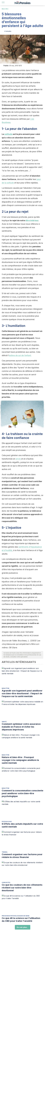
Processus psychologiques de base (15, 916)
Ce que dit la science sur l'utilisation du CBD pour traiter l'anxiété (21, 919)
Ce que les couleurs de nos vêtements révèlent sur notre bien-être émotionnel (22, 888)
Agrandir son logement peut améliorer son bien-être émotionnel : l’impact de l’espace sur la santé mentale (22, 693)
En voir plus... (22, 927)
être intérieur (32, 220)
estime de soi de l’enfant (20, 355)
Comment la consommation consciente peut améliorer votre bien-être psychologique (22, 793)
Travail (5, 852)
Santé (4, 721)
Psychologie (7, 821)
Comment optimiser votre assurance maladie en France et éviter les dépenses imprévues (21, 727)
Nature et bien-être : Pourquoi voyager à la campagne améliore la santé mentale (20, 760)
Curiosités (6, 882)
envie (18, 459)
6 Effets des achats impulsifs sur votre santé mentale (22, 825)
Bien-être (5, 9)
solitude (8, 134)
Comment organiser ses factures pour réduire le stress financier (22, 855)
